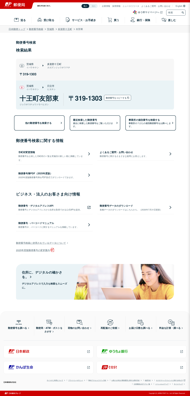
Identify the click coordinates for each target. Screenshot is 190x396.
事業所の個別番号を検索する (150, 123)
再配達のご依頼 (109, 328)
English (179, 5)
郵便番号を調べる (17, 328)
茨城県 (50, 29)
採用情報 (116, 5)
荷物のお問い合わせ (78, 328)
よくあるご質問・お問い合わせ (155, 5)
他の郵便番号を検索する (38, 123)
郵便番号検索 (36, 29)
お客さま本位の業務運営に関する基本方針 (125, 380)
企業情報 (106, 5)
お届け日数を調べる (139, 328)
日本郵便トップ (17, 29)
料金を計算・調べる (170, 328)
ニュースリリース (131, 5)
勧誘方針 (148, 380)
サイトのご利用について (55, 380)
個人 (85, 6)
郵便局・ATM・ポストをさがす (49, 329)
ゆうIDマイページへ (148, 12)
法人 (94, 6)
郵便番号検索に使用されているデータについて (41, 243)
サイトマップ (178, 384)
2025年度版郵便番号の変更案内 (33, 250)
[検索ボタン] (183, 12)
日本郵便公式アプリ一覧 (142, 384)
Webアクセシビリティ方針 (97, 380)
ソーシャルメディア (162, 384)
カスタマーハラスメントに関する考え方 (169, 380)
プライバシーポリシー (75, 380)
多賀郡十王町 (65, 29)
